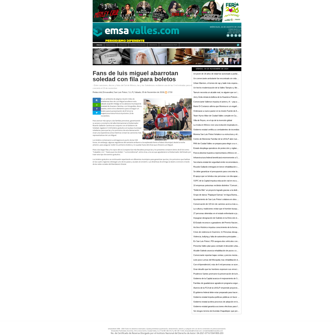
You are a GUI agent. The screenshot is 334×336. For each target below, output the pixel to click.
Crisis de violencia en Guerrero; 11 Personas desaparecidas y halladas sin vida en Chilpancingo (234, 232)
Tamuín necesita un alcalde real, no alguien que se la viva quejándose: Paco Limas (228, 92)
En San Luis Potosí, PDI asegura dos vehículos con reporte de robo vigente (225, 241)
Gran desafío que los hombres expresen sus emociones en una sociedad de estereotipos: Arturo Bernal (237, 269)
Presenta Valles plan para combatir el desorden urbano (216, 246)
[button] (96, 57)
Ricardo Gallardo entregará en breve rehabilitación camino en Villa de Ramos (226, 167)
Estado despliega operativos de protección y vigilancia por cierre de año (223, 148)
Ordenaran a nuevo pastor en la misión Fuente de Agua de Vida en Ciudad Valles (227, 111)
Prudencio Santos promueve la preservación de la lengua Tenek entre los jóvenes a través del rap (234, 274)
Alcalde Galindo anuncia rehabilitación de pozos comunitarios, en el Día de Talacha (228, 250)
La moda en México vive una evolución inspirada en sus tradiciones (222, 125)
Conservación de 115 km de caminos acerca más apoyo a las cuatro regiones (226, 204)
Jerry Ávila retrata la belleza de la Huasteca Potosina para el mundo (222, 97)
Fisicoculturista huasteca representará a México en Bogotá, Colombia (222, 153)
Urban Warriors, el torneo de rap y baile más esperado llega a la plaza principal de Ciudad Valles (234, 83)
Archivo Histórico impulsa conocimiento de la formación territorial (220, 227)
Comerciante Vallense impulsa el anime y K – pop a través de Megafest (223, 102)
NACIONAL (110, 45)
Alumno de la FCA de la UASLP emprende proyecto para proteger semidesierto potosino (230, 288)
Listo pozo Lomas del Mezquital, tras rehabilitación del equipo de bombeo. (224, 260)
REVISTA (153, 45)
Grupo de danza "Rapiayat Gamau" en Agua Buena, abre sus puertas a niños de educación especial (235, 195)
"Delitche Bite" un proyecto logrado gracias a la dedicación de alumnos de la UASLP (229, 190)
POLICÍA (123, 45)
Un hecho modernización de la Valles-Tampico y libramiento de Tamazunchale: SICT (229, 88)
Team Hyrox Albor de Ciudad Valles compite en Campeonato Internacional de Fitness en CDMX (234, 116)
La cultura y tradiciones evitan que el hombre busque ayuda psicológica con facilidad (229, 209)
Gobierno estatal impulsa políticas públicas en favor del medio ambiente (223, 297)
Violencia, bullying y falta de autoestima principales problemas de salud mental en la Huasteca (233, 236)
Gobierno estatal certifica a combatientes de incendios (216, 129)
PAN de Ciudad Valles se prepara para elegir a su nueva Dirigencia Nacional (225, 143)
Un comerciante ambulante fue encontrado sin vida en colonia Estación (223, 78)
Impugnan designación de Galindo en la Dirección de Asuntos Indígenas (223, 218)
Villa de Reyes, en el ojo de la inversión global (212, 120)
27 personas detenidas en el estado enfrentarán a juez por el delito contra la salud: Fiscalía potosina (235, 213)
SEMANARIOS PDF (169, 45)
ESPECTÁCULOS (138, 45)
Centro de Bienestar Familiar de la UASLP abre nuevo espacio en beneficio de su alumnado (232, 139)
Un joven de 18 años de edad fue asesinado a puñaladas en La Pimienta (224, 74)
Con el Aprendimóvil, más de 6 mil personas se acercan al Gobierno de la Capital (227, 264)
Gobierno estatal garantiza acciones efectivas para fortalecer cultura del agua (226, 306)
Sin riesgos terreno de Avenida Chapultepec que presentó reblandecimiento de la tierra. (230, 311)
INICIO (99, 45)
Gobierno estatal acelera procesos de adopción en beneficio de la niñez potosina (227, 302)
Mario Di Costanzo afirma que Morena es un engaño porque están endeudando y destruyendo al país (236, 106)
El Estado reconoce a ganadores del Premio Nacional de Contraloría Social (225, 222)
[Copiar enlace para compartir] (97, 100)
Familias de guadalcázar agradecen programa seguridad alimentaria (222, 283)
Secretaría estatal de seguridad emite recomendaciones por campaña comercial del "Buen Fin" (233, 162)
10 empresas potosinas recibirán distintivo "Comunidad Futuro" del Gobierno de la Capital (231, 185)
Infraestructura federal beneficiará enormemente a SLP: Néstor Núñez (223, 157)
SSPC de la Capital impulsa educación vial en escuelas (216, 181)
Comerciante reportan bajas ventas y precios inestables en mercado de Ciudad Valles (229, 255)
